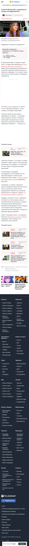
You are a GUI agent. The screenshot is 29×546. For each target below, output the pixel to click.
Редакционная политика (9, 511)
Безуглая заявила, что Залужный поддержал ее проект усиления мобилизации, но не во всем (18, 235)
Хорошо (22, 543)
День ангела (20, 447)
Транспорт (5, 344)
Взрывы (4, 414)
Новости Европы (7, 383)
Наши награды (6, 519)
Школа (18, 316)
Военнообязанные (22, 418)
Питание (19, 366)
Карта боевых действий (6, 411)
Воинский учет (21, 421)
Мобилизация (19, 407)
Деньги (4, 341)
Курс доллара (6, 352)
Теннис (19, 345)
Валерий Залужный (5, 448)
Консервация (20, 474)
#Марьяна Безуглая (10, 268)
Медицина (20, 313)
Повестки (19, 410)
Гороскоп (19, 383)
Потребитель (20, 385)
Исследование (21, 374)
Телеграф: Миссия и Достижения (11, 530)
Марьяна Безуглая (7, 460)
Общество (18, 299)
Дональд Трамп (6, 438)
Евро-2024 (20, 351)
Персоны (4, 430)
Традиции (19, 442)
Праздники (18, 430)
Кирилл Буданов (7, 452)
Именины (19, 450)
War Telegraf (13, 149)
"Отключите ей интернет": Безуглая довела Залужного (17, 246)
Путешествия (20, 391)
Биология (5, 369)
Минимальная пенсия (6, 484)
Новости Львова (7, 313)
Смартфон (5, 374)
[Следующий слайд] (27, 5)
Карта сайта (5, 527)
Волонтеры (5, 422)
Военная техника (7, 425)
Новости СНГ (6, 391)
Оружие (4, 420)
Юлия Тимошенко (7, 457)
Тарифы (4, 349)
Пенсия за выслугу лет (7, 488)
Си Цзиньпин (6, 441)
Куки (13, 543)
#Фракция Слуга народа (12, 270)
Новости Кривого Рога (7, 321)
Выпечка (19, 471)
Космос (4, 366)
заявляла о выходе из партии (17, 217)
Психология (20, 371)
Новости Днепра (7, 308)
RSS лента (5, 533)
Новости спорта (20, 336)
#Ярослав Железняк (22, 267)
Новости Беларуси (7, 396)
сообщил (10, 106)
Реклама (4, 517)
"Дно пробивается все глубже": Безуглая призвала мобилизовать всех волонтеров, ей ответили (18, 258)
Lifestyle (17, 379)
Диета (18, 369)
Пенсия (3, 468)
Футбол (19, 340)
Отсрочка (19, 416)
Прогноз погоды (21, 325)
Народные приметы (20, 439)
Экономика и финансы (5, 337)
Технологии (5, 363)
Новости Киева (6, 303)
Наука (3, 360)
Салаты (19, 482)
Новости (4, 299)
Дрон (3, 371)
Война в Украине (6, 407)
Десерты (19, 479)
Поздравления (21, 402)
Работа (19, 305)
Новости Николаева (5, 330)
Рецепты (18, 468)
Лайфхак (19, 396)
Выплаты (19, 308)
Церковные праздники (20, 434)
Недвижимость (6, 347)
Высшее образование (20, 319)
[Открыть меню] (2, 2)
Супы (18, 476)
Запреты (19, 445)
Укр (27, 1)
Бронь (18, 413)
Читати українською (6, 18)
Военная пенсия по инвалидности (8, 480)
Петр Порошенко (7, 454)
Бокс (18, 342)
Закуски (19, 484)
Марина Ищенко (8, 15)
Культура (19, 394)
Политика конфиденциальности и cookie (13, 508)
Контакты (4, 522)
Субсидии (19, 311)
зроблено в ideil (5, 540)
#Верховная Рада (10, 267)
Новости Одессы (7, 311)
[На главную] (15, 2)
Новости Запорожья (5, 317)
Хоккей (19, 348)
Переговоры (6, 417)
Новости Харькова (7, 305)
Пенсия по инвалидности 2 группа (7, 475)
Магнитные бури (21, 399)
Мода (18, 388)
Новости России (7, 388)
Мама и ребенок (21, 363)
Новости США (6, 385)
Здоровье (18, 360)
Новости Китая (6, 394)
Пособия (19, 323)
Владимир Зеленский (5, 434)
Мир (2, 379)
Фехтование (20, 353)
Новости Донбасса (7, 324)
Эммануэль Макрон (5, 444)
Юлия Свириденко (7, 462)
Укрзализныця (6, 355)
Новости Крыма (6, 327)
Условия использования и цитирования (13, 514)
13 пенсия (5, 471)
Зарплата (19, 303)
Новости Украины (13, 230)
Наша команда (6, 525)
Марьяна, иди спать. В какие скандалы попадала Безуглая (18, 153)
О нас (3, 506)
